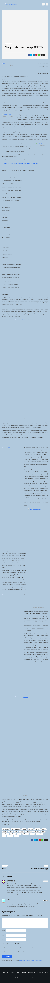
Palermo (32, 833)
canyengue (37, 829)
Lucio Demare (5, 833)
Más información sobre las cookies (15, 974)
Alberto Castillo (6, 829)
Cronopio (17, 849)
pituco (4, 836)
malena (19, 833)
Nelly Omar (25, 833)
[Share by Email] (44, 55)
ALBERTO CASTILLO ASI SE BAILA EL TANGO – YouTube (20, 163)
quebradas (10, 836)
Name (3, 930)
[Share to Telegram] (41, 55)
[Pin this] (36, 55)
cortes (16, 831)
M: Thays (13, 833)
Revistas (12, 972)
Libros (8, 972)
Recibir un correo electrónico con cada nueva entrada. (14, 951)
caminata (24, 829)
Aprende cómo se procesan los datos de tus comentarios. (30, 960)
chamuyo (4, 831)
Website (3, 939)
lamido (43, 831)
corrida (10, 831)
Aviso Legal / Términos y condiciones (35, 972)
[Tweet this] (31, 55)
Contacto (18, 972)
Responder (46, 881)
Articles (17, 856)
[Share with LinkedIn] (34, 55)
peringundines (39, 833)
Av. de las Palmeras (16, 829)
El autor (3, 972)
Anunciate (24, 972)
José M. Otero (29, 831)
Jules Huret (36, 831)
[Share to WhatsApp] (39, 55)
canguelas (31, 829)
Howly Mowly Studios (30, 978)
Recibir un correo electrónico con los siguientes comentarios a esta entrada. (19, 947)
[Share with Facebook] (29, 55)
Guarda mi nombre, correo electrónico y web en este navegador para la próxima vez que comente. (24, 943)
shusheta (16, 836)
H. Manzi (21, 831)
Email (3, 935)
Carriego (44, 829)
